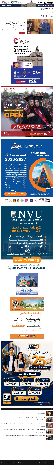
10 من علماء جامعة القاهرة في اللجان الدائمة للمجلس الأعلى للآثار (32, 418)
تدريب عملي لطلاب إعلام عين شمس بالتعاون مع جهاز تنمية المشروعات (30, 412)
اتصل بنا (2, 462)
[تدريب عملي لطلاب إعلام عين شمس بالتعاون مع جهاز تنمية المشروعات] (49, 413)
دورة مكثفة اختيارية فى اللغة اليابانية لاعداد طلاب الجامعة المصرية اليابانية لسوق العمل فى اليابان (14, 24)
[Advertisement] (27, 449)
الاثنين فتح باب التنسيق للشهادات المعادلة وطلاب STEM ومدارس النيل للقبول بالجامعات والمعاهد (25, 435)
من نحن (13, 462)
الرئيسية (51, 12)
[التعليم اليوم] (46, 8)
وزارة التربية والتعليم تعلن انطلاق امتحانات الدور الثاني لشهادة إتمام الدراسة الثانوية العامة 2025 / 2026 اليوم (24, 430)
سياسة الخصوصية (8, 462)
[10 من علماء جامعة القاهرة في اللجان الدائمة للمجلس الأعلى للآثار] (49, 419)
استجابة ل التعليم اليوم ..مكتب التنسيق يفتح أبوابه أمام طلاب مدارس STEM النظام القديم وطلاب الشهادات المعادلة (23, 424)
